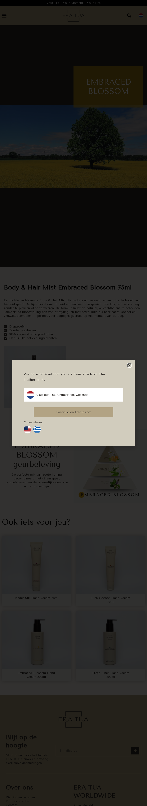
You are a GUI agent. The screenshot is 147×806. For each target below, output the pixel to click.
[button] (129, 365)
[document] (73, 403)
